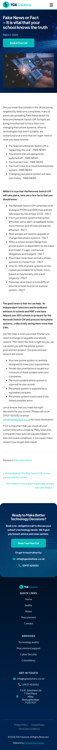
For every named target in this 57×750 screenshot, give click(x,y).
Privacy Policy (21, 725)
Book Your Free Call (28, 543)
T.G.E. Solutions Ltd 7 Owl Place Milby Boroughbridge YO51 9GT (30, 696)
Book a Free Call (18, 42)
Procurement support (28, 648)
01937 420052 (31, 565)
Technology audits (28, 642)
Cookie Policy (38, 725)
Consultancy (28, 660)
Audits (28, 605)
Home (28, 599)
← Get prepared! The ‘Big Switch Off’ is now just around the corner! (26, 475)
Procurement (28, 617)
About (28, 611)
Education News (23, 460)
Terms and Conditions (29, 729)
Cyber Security (28, 654)
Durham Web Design (34, 742)
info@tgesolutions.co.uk (16, 419)
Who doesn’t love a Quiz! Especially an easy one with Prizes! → (30, 485)
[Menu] (51, 5)
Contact (28, 623)
